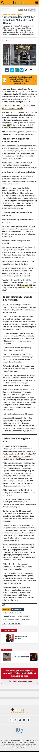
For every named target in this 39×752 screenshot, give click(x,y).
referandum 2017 (23, 616)
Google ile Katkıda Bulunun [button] (22, 681)
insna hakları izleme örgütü (11, 619)
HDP (8, 125)
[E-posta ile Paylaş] (31, 70)
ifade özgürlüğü (26, 285)
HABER (6, 10)
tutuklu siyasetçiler (9, 616)
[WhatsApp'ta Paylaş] (17, 70)
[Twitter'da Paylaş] (12, 70)
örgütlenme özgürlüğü (9, 612)
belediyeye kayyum (14, 623)
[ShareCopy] (26, 70)
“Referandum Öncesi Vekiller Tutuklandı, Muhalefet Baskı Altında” (18, 19)
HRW (9, 91)
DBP (12, 117)
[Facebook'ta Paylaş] (7, 70)
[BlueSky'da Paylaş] (22, 70)
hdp (27, 612)
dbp (4, 623)
